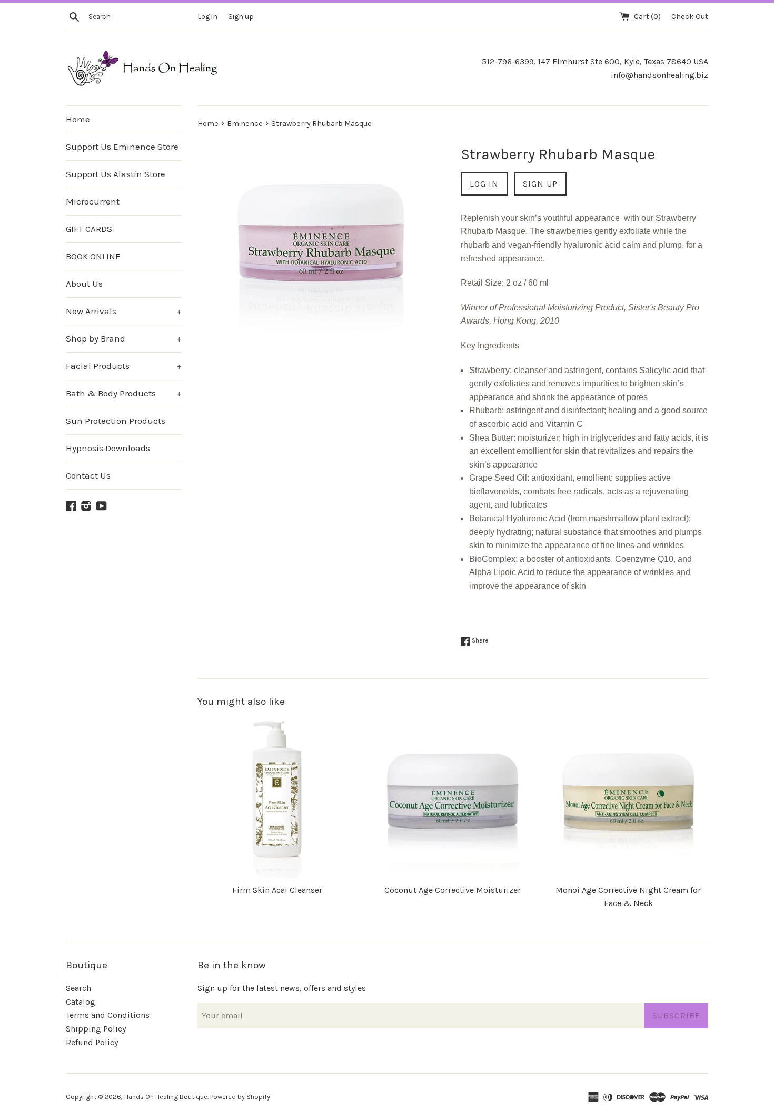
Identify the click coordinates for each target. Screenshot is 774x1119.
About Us (84, 283)
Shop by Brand (124, 338)
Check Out (689, 16)
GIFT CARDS (89, 228)
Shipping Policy (96, 1029)
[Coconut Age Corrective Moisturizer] (452, 798)
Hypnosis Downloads (108, 448)
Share (479, 640)
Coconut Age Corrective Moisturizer (452, 890)
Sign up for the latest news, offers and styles (281, 988)
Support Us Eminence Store (122, 146)
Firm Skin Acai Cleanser (277, 890)
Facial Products (124, 366)
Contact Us (88, 475)
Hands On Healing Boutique (165, 1097)
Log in (207, 16)
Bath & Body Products (124, 393)
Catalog (80, 1002)
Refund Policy (92, 1042)
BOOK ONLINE (93, 256)
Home (78, 119)
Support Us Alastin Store (115, 174)
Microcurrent (93, 201)
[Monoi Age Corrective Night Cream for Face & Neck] (628, 798)
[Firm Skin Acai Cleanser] (277, 798)
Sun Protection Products (115, 420)
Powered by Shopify (240, 1097)
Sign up (241, 16)
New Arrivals (124, 311)
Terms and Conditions (108, 1015)
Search (78, 988)
